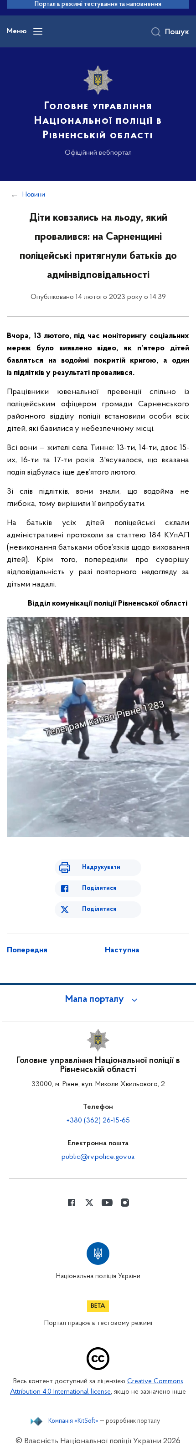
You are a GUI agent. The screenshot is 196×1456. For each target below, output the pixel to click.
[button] (98, 999)
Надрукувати (101, 867)
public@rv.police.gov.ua (98, 1157)
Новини (33, 194)
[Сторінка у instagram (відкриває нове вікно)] (124, 1202)
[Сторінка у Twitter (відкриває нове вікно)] (89, 1202)
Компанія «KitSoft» (73, 1421)
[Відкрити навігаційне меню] (37, 31)
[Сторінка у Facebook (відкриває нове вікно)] (71, 1202)
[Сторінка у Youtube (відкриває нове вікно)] (107, 1202)
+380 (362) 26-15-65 (98, 1120)
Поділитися (99, 888)
